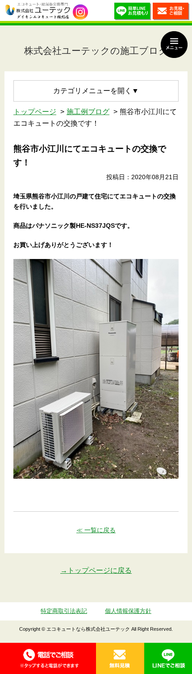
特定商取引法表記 (64, 611)
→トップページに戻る (96, 570)
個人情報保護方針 (128, 611)
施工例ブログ (88, 111)
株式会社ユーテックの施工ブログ (96, 50)
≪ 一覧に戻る (96, 530)
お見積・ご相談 (171, 13)
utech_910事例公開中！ (80, 12)
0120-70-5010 (48, 658)
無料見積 (120, 658)
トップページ (34, 111)
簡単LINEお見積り (132, 13)
